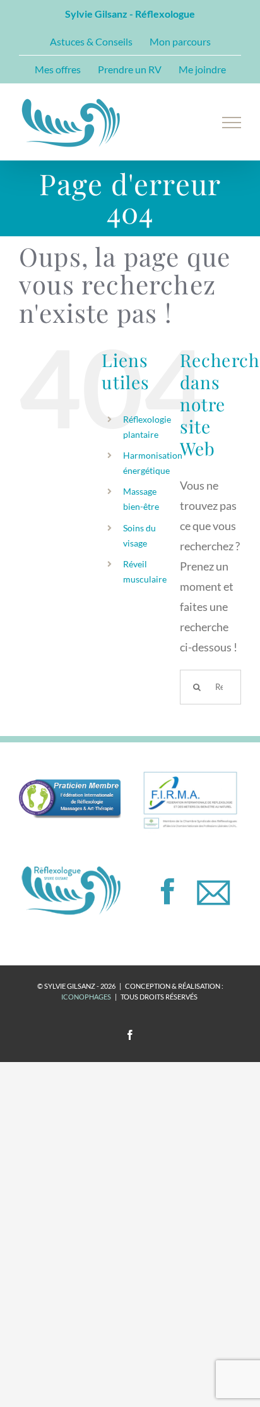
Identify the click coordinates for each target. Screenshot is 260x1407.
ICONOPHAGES (86, 997)
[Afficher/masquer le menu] (232, 122)
